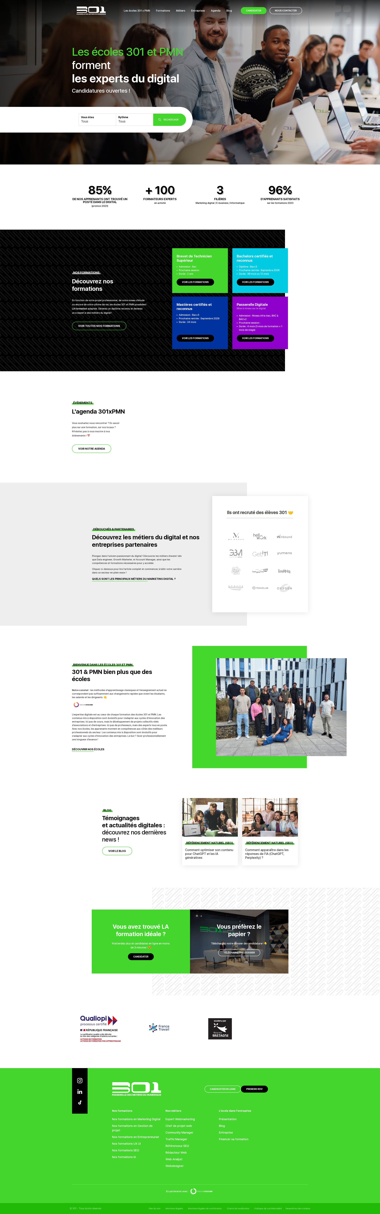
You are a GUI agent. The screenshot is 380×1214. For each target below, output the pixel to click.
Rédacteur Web (176, 1152)
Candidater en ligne (223, 1089)
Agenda (215, 10)
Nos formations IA (124, 1157)
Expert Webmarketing (180, 1119)
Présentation (227, 1119)
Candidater (140, 956)
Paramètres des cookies (298, 1208)
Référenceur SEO (177, 1146)
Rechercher (171, 119)
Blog (229, 10)
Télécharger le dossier (239, 952)
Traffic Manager (176, 1139)
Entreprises (198, 10)
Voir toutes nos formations (99, 325)
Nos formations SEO (125, 1150)
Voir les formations (195, 282)
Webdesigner (175, 1166)
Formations (163, 10)
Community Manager (179, 1132)
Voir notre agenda (91, 448)
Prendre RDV (254, 1089)
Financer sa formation (233, 1139)
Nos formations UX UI (126, 1143)
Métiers (180, 10)
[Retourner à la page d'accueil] (91, 10)
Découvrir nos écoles (88, 749)
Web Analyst (174, 1159)
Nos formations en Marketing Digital (136, 1119)
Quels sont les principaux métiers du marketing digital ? (134, 579)
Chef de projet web (179, 1126)
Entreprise (226, 1132)
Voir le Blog (117, 850)
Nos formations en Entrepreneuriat (135, 1137)
